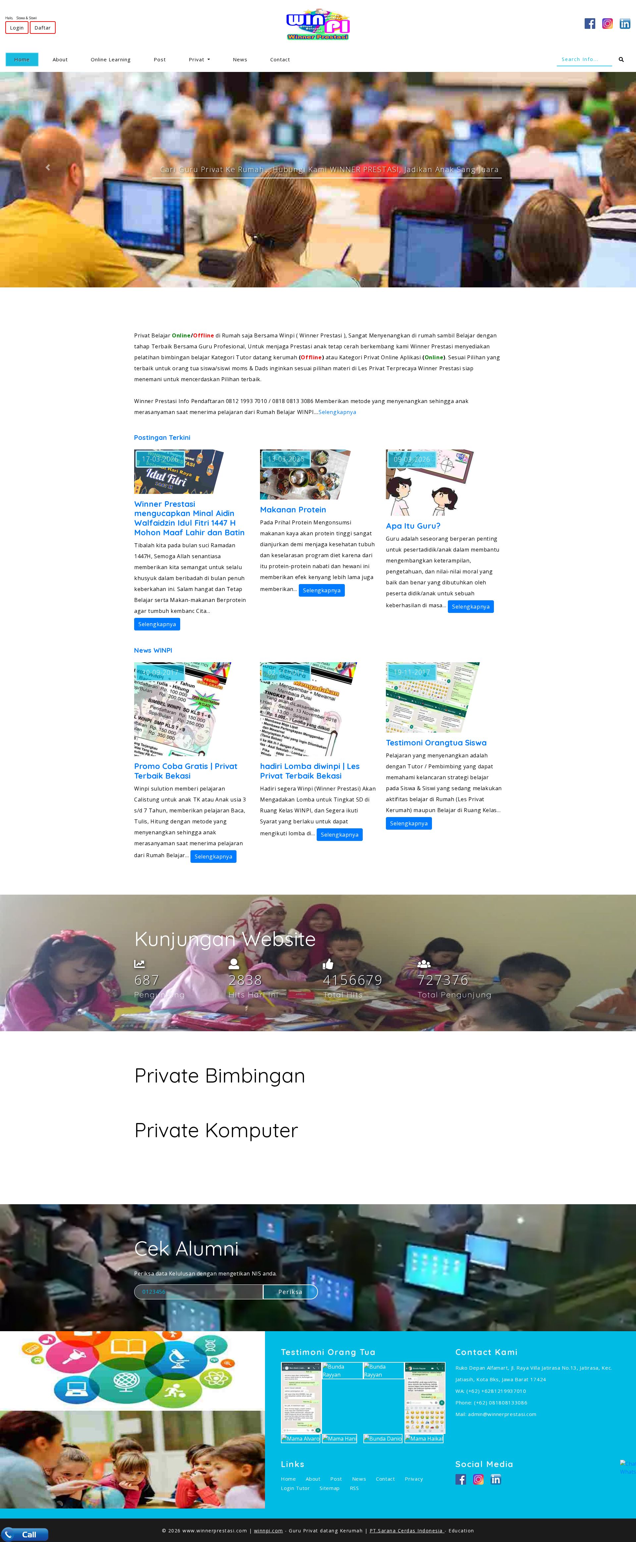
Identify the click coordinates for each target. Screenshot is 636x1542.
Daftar (42, 27)
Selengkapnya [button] (157, 624)
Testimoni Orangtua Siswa (436, 742)
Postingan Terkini (162, 437)
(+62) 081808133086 (501, 1402)
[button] (47, 167)
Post (160, 59)
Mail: (461, 1414)
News (240, 59)
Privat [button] (197, 59)
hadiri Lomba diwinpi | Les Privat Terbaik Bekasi (310, 771)
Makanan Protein (293, 509)
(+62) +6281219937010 (496, 1391)
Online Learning (111, 59)
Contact (280, 59)
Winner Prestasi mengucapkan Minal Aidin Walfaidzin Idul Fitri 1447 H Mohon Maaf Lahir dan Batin (189, 518)
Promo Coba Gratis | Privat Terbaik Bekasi (186, 771)
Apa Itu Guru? (413, 526)
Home (26, 59)
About (60, 59)
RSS (354, 1488)
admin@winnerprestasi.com (502, 1414)
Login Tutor (295, 1488)
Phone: (464, 1402)
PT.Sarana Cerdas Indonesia (407, 1530)
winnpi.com (268, 1530)
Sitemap (330, 1488)
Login (17, 27)
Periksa (290, 1292)
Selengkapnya (337, 412)
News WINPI (153, 650)
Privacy (414, 1478)
